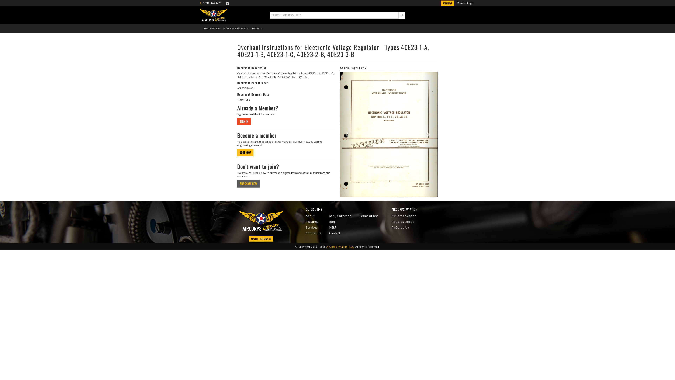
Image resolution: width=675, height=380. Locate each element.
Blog (332, 222)
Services (311, 227)
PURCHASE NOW (248, 184)
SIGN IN (244, 121)
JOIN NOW (245, 152)
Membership (212, 28)
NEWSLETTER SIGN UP (261, 238)
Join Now (447, 3)
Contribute (313, 233)
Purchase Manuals (236, 28)
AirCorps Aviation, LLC (340, 246)
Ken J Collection (340, 216)
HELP (333, 227)
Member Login (465, 3)
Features (312, 222)
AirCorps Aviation (404, 216)
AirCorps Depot (403, 222)
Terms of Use (368, 216)
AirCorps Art (400, 227)
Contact (334, 233)
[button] (347, 134)
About (310, 216)
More (256, 28)
